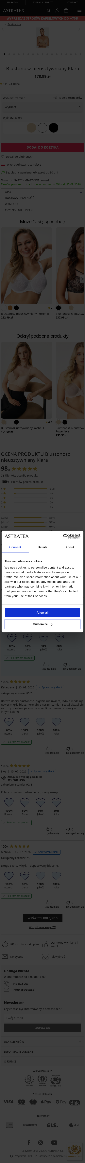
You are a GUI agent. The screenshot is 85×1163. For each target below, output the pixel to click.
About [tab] (69, 547)
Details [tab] (42, 547)
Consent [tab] (15, 547)
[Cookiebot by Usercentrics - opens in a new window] (63, 536)
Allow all (42, 612)
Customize (40, 624)
